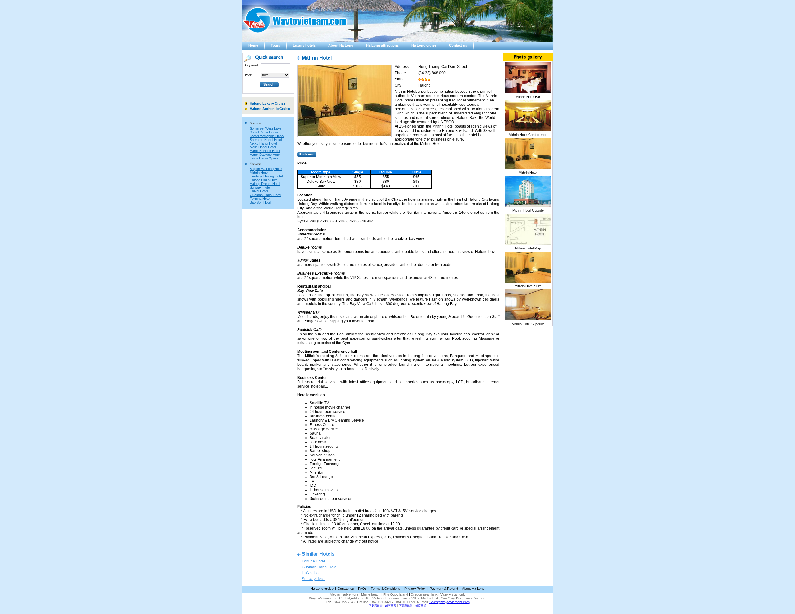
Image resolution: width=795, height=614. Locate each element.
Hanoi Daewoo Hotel (265, 154)
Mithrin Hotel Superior (528, 324)
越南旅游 (420, 605)
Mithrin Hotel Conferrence (528, 135)
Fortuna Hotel (260, 198)
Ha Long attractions (382, 45)
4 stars (255, 163)
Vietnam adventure (344, 594)
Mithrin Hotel (259, 172)
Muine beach (370, 594)
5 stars (255, 123)
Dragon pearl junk (424, 594)
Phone (400, 73)
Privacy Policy (415, 588)
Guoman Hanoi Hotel (265, 195)
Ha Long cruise (423, 45)
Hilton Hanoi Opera (264, 158)
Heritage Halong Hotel (266, 176)
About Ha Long (340, 45)
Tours (275, 45)
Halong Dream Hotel (265, 184)
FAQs (362, 588)
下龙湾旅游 (376, 605)
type (248, 74)
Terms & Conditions (385, 588)
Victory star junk (452, 594)
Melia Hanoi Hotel (263, 147)
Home (253, 45)
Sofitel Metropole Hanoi (267, 136)
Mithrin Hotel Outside (528, 210)
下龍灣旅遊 (406, 605)
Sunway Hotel (260, 187)
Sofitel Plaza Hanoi (264, 132)
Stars (399, 79)
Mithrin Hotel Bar (528, 97)
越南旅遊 (390, 605)
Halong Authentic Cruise (270, 108)
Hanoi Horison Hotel (265, 151)
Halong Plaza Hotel (264, 180)
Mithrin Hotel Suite (528, 286)
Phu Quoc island (395, 594)
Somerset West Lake (265, 128)
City (398, 85)
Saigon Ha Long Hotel (266, 169)
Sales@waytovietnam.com (449, 602)
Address (402, 67)
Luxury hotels (304, 45)
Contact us (458, 45)
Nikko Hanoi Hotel (263, 143)
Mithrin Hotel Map (528, 248)
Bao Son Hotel (260, 202)
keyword (251, 65)
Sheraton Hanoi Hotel (266, 139)
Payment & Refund (444, 588)
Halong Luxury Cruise (267, 103)
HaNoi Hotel (259, 191)
